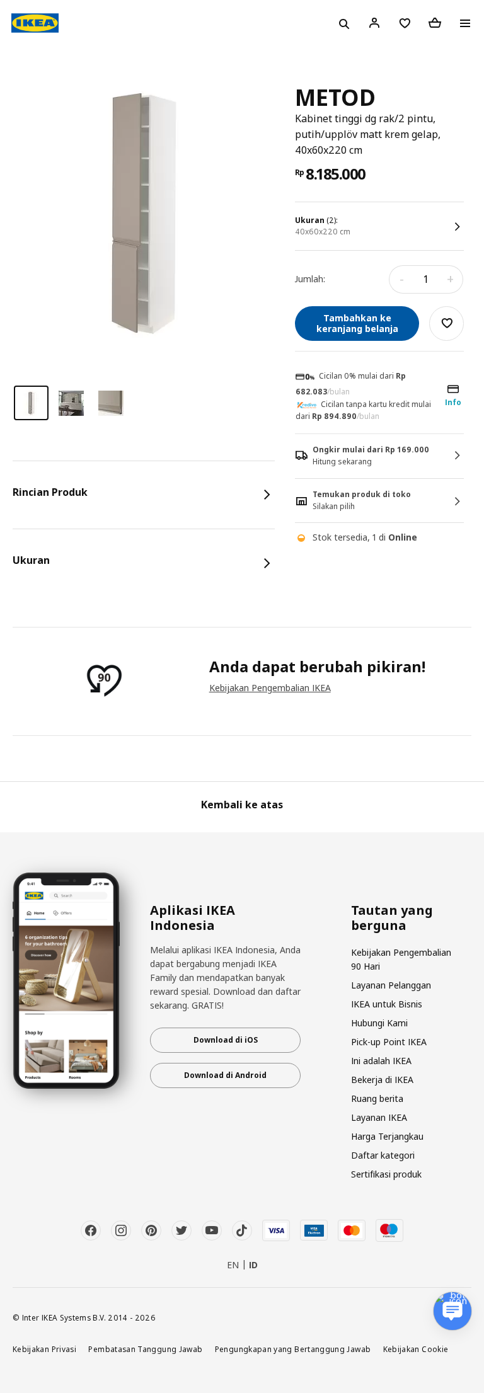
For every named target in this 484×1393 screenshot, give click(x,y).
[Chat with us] (452, 1311)
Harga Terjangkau (387, 1136)
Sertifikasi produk (386, 1174)
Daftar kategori (383, 1155)
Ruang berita (377, 1098)
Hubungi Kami (379, 1023)
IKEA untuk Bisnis (386, 1004)
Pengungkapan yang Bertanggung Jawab (293, 1349)
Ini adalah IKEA (381, 1061)
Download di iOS (225, 1040)
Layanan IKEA (379, 1117)
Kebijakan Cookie (416, 1349)
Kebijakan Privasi (44, 1349)
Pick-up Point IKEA (389, 1042)
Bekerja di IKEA (382, 1080)
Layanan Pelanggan (391, 985)
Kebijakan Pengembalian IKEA (270, 688)
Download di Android (225, 1075)
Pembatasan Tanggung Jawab (145, 1349)
